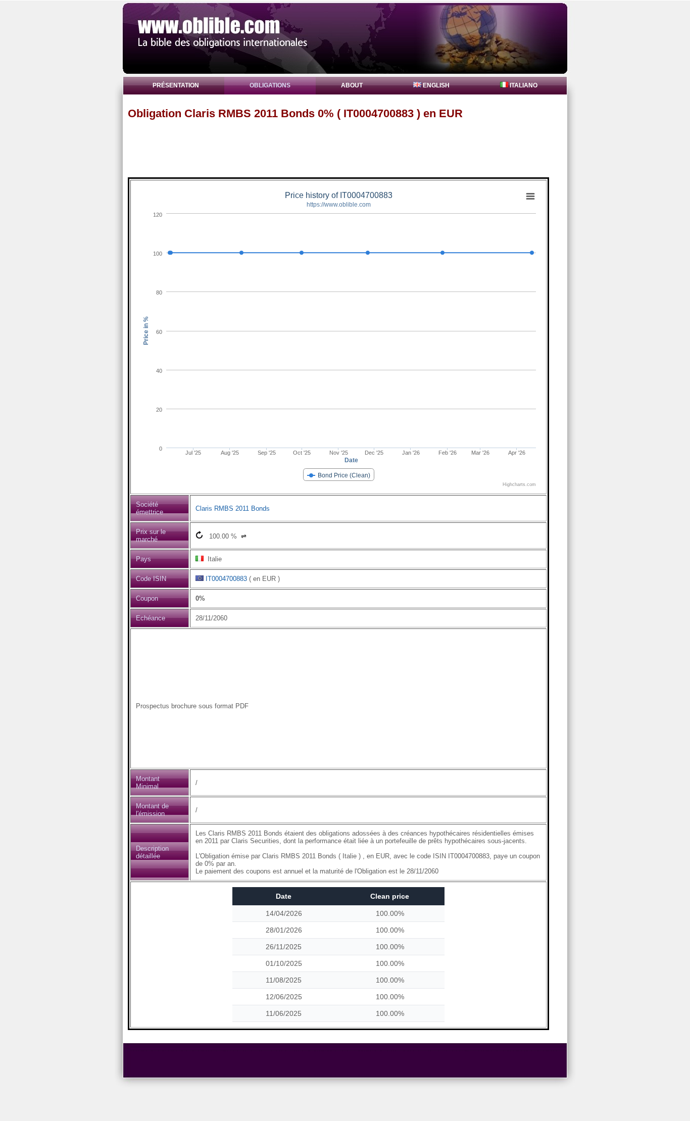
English (435, 85)
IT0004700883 (226, 578)
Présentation (176, 85)
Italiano (522, 85)
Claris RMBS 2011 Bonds (232, 508)
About (352, 85)
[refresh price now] (199, 535)
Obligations (270, 85)
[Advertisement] (349, 148)
